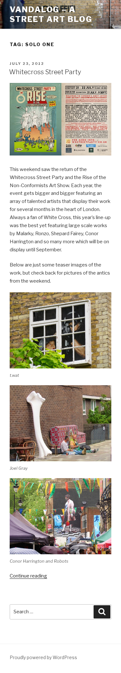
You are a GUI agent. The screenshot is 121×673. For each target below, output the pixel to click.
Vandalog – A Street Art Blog (51, 14)
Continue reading (28, 576)
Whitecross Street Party (45, 72)
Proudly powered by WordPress (43, 657)
